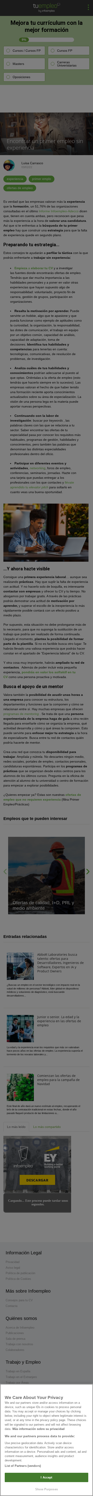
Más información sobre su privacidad (38, 1429)
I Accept (46, 1477)
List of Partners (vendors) (23, 1466)
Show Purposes (46, 1489)
